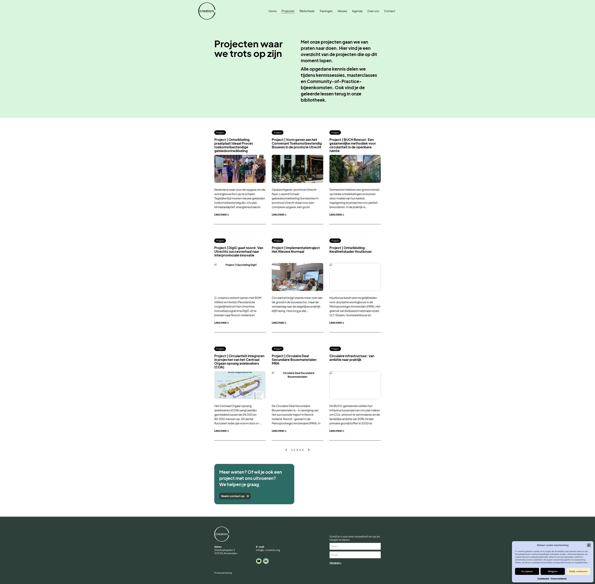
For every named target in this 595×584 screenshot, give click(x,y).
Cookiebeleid (543, 578)
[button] (588, 545)
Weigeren (553, 571)
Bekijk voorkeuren (578, 571)
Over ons (373, 11)
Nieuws (342, 11)
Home (273, 11)
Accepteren (527, 571)
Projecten (288, 11)
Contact (389, 11)
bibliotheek (313, 100)
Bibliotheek (307, 11)
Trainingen (326, 11)
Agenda (357, 11)
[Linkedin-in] (266, 561)
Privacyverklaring (559, 578)
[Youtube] (259, 561)
